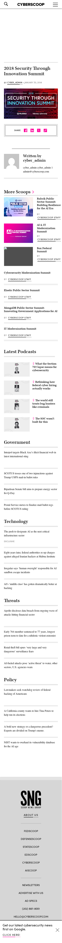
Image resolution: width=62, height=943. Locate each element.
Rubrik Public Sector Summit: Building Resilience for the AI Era (49, 203)
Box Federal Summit (44, 250)
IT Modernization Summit (20, 329)
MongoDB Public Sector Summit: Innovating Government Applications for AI (30, 309)
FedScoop (31, 831)
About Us (31, 815)
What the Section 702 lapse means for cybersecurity (44, 367)
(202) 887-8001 (31, 908)
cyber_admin (14, 82)
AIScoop (31, 870)
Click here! (11, 934)
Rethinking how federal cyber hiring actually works (44, 385)
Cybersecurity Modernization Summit (27, 273)
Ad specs (31, 900)
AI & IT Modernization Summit (46, 228)
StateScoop (31, 846)
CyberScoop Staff (49, 217)
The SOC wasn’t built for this (43, 420)
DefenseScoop (31, 839)
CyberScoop (31, 862)
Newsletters (31, 885)
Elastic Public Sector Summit (22, 290)
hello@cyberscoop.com (31, 916)
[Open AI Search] (10, 4)
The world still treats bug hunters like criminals (43, 404)
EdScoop (31, 854)
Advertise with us (31, 893)
